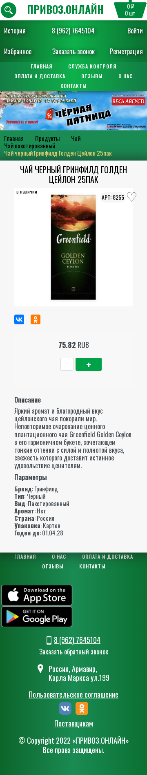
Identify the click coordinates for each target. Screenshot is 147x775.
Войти (135, 30)
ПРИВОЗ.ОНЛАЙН (65, 9)
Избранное (17, 51)
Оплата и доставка (39, 76)
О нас (125, 76)
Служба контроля (92, 66)
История (15, 30)
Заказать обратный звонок (73, 651)
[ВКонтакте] (19, 319)
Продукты (47, 138)
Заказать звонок (73, 51)
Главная (41, 66)
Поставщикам (73, 723)
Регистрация (126, 51)
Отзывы (91, 76)
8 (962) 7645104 (73, 30)
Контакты (73, 85)
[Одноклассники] (35, 319)
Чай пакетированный (29, 145)
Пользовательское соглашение (73, 694)
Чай (75, 138)
